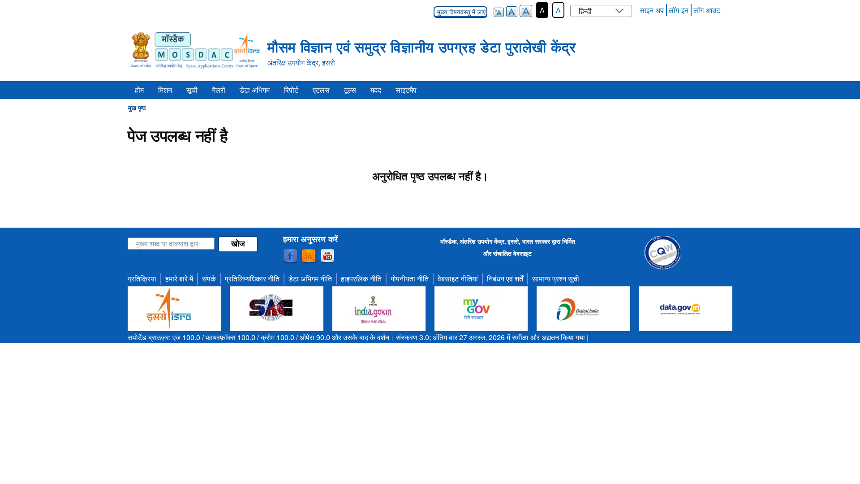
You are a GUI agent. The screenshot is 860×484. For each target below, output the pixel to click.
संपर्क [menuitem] (209, 278)
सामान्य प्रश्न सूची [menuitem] (555, 278)
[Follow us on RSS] (308, 256)
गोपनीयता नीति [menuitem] (410, 278)
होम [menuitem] (139, 90)
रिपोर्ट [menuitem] (291, 90)
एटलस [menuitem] (321, 90)
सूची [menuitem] (192, 90)
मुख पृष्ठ (137, 107)
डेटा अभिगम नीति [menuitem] (310, 278)
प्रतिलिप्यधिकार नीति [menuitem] (252, 278)
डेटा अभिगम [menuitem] (255, 90)
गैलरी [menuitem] (218, 90)
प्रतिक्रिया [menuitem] (142, 278)
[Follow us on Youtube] (327, 256)
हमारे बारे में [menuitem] (179, 278)
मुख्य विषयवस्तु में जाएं (460, 12)
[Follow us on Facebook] (290, 256)
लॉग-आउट (706, 10)
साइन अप (652, 10)
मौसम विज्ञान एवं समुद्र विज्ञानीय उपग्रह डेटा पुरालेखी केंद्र (421, 46)
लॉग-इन (678, 10)
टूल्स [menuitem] (350, 90)
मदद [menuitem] (375, 90)
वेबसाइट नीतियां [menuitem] (458, 278)
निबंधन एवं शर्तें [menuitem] (505, 278)
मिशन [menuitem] (165, 90)
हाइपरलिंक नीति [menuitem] (361, 278)
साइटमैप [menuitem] (406, 90)
